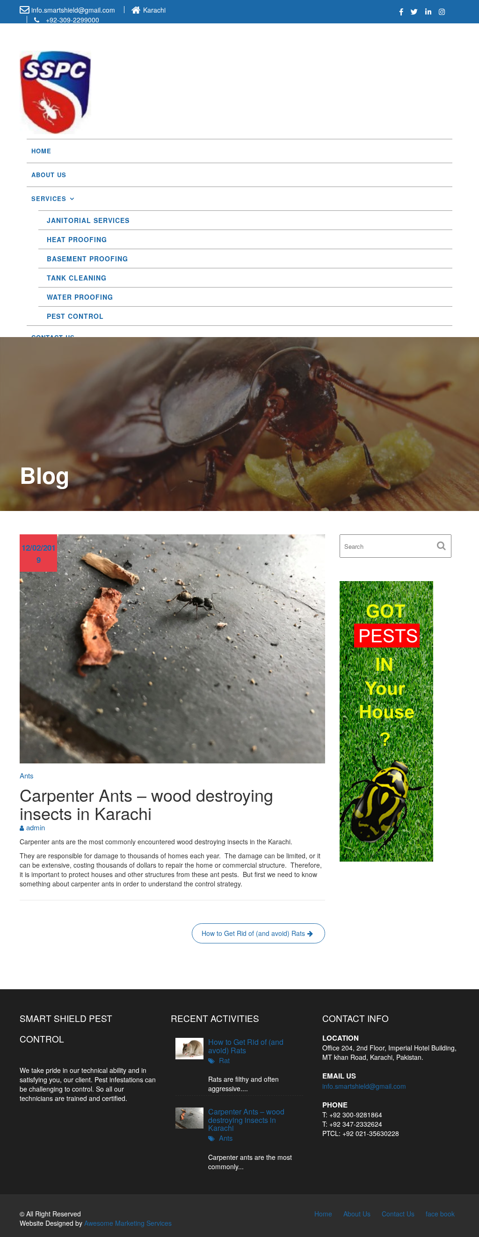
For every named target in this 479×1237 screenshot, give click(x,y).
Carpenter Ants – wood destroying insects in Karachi (246, 1119)
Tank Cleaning (77, 277)
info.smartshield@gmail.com (364, 1086)
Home (41, 150)
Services (48, 198)
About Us (48, 174)
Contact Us (398, 1213)
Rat (224, 1060)
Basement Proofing (87, 258)
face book (440, 1213)
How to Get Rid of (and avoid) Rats (253, 933)
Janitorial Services (88, 220)
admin (35, 827)
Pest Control (75, 316)
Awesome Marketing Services (128, 1223)
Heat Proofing (77, 239)
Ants (27, 775)
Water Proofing (80, 297)
